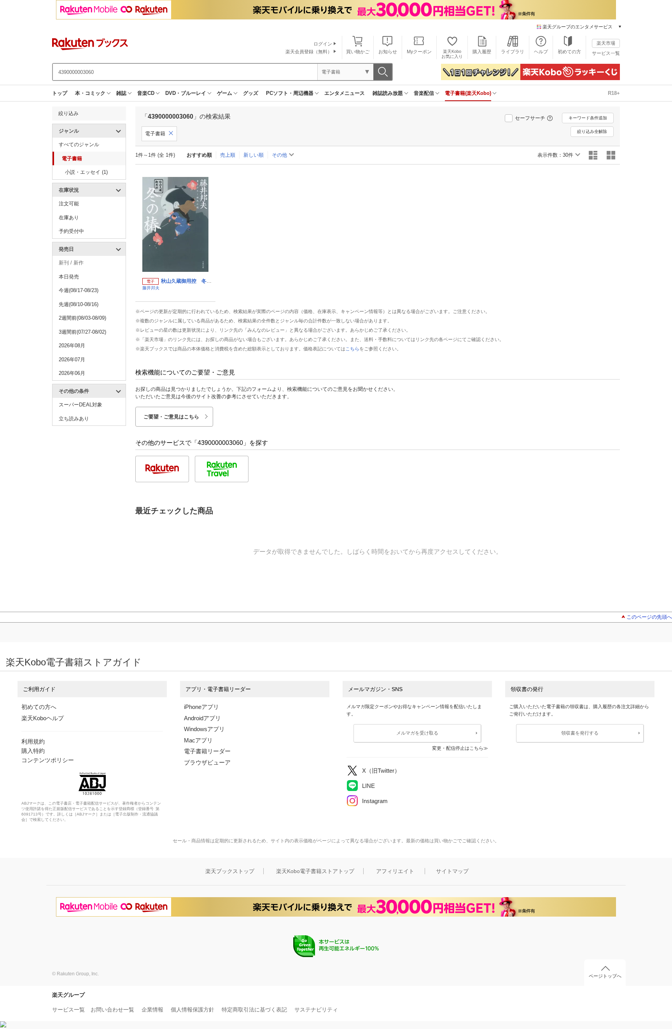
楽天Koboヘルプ (42, 718)
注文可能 (69, 203)
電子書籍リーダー (207, 751)
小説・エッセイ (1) (86, 172)
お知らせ (387, 51)
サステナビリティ (316, 1009)
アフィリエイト (395, 871)
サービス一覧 (606, 53)
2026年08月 (72, 345)
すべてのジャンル (79, 144)
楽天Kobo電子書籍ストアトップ (315, 871)
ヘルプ (541, 51)
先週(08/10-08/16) (78, 304)
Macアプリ (198, 740)
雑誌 (121, 93)
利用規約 (33, 741)
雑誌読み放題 (388, 93)
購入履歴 (481, 51)
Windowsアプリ (204, 729)
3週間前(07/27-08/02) (82, 332)
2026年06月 (72, 373)
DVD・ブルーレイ (185, 93)
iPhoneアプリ (201, 707)
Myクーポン (419, 51)
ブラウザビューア (207, 762)
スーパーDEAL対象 (80, 405)
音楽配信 (424, 93)
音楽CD (145, 93)
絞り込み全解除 (592, 131)
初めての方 (569, 51)
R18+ (614, 93)
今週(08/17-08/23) (78, 290)
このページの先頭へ (649, 617)
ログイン (322, 44)
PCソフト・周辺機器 (289, 93)
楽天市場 (606, 43)
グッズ (250, 93)
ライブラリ (512, 51)
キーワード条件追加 (588, 118)
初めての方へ (38, 707)
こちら (352, 349)
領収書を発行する (579, 733)
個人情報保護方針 (192, 1009)
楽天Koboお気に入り (452, 54)
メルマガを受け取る (417, 733)
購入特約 (33, 750)
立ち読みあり (74, 419)
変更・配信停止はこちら (457, 748)
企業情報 (152, 1009)
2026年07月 (72, 359)
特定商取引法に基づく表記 (254, 1009)
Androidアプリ (202, 718)
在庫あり (69, 217)
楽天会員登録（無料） (308, 51)
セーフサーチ (530, 118)
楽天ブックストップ (229, 871)
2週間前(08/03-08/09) (82, 318)
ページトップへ (605, 976)
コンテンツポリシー (47, 760)
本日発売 (69, 277)
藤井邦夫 (150, 287)
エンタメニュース (344, 93)
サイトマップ (452, 871)
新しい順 (253, 155)
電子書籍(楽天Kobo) (468, 93)
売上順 (227, 155)
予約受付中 (71, 231)
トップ (59, 93)
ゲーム (224, 93)
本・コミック (90, 93)
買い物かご (357, 51)
